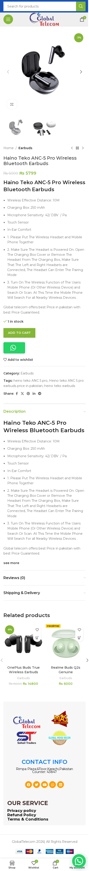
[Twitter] (36, 784)
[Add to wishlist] (37, 630)
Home (8, 148)
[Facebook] (28, 784)
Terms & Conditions (27, 819)
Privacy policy (21, 810)
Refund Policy (21, 815)
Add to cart (19, 332)
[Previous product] (72, 148)
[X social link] (22, 394)
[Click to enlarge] (12, 104)
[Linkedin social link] (34, 394)
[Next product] (83, 148)
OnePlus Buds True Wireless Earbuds (23, 669)
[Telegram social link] (40, 394)
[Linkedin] (60, 784)
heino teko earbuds (59, 386)
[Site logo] (44, 19)
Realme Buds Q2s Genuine (65, 669)
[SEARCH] (81, 6)
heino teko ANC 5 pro (30, 381)
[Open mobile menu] (8, 19)
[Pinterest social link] (28, 394)
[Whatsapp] (52, 784)
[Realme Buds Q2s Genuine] (66, 643)
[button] (8, 71)
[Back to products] (77, 148)
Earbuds (25, 148)
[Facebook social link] (16, 394)
